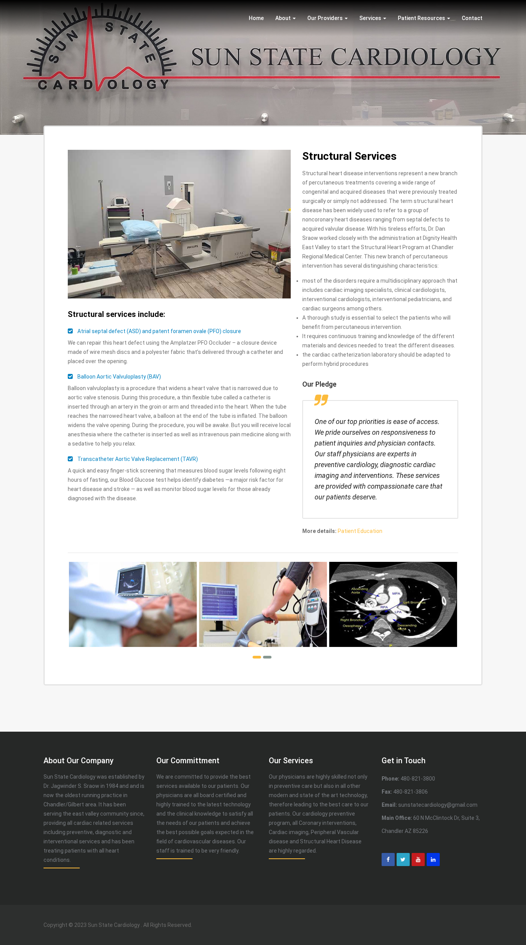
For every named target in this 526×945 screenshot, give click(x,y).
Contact (472, 18)
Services (370, 18)
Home (256, 18)
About (283, 18)
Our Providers (325, 18)
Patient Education (360, 531)
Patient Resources (422, 18)
